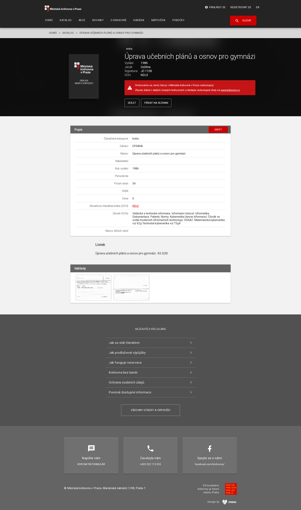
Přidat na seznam (156, 102)
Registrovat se (240, 7)
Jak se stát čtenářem (124, 343)
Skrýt (218, 129)
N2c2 (135, 206)
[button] (84, 76)
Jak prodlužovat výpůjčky (127, 352)
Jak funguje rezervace (125, 362)
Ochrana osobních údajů (126, 382)
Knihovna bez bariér (123, 372)
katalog (68, 32)
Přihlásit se (215, 7)
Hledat (243, 21)
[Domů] (63, 8)
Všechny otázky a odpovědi (150, 410)
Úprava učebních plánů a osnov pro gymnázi (111, 32)
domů (53, 32)
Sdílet (132, 102)
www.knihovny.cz (230, 90)
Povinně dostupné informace (130, 392)
